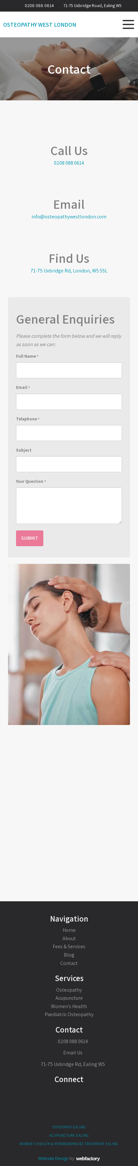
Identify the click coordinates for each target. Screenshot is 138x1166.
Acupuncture (69, 998)
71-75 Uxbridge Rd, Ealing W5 (73, 1064)
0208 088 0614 (39, 5)
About (69, 938)
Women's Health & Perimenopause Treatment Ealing (69, 1144)
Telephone (27, 419)
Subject (23, 450)
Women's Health (69, 1006)
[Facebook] (69, 1094)
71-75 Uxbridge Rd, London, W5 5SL (69, 270)
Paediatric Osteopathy (69, 1014)
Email (23, 387)
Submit (29, 538)
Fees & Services (69, 946)
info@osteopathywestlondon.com (69, 216)
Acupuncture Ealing (69, 1135)
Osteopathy (69, 990)
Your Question (31, 481)
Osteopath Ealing (69, 1127)
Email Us (72, 1052)
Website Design (53, 1158)
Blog (69, 954)
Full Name (27, 356)
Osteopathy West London (39, 25)
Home (69, 930)
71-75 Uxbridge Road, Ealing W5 (92, 5)
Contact (69, 963)
